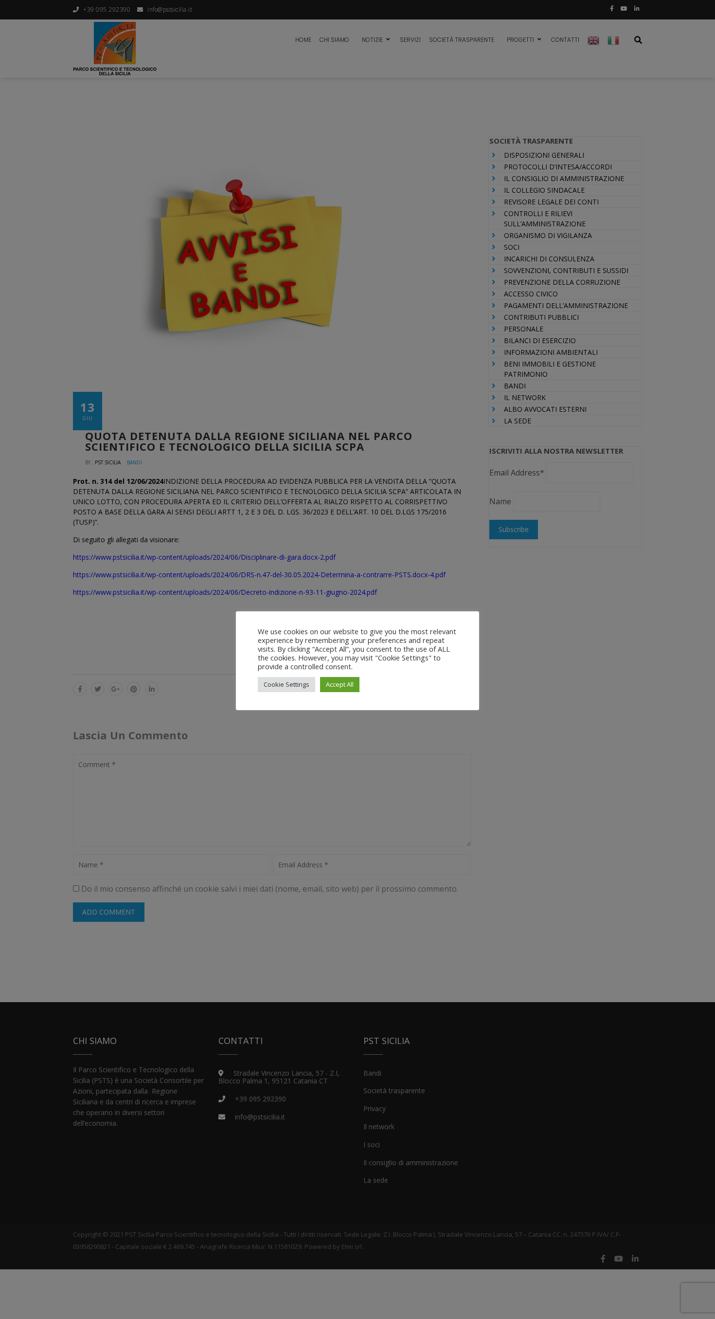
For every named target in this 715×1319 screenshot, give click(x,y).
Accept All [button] (340, 684)
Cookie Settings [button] (286, 684)
